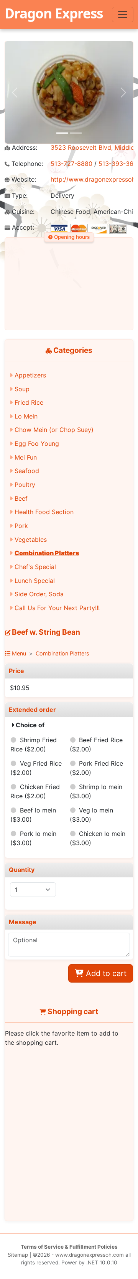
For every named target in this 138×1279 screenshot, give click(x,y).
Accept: (22, 227)
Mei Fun (26, 457)
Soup (22, 389)
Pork (21, 525)
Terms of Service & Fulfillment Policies (69, 1247)
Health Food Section (44, 512)
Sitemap (18, 1255)
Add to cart (105, 973)
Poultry (25, 484)
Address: (23, 147)
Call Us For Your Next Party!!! (57, 608)
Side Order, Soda (39, 594)
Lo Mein (26, 416)
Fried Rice (29, 402)
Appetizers (30, 375)
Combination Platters (47, 553)
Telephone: (26, 163)
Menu (18, 653)
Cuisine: (22, 211)
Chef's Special (35, 567)
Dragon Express (54, 13)
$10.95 (20, 688)
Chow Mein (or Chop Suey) (54, 430)
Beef (21, 498)
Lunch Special (35, 580)
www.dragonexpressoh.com (89, 1255)
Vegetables (31, 539)
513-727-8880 (71, 163)
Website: (23, 179)
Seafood (27, 471)
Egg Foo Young (37, 443)
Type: (19, 195)
